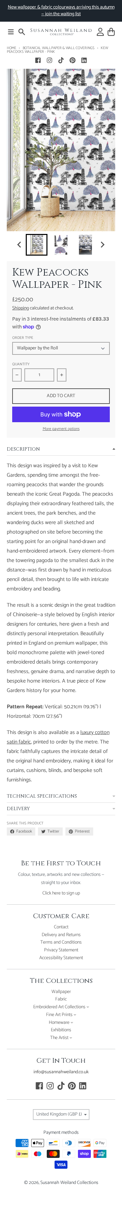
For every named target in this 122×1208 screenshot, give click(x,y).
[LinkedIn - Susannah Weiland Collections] (84, 60)
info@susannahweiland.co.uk (61, 1072)
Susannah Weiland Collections (69, 1183)
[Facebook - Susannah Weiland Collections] (38, 60)
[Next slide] (102, 245)
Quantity (20, 364)
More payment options (61, 429)
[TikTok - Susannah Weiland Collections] (61, 60)
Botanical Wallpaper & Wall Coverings (59, 48)
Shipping (20, 308)
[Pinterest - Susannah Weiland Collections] (72, 60)
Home (11, 48)
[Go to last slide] (19, 245)
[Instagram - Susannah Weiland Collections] (49, 60)
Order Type (22, 338)
